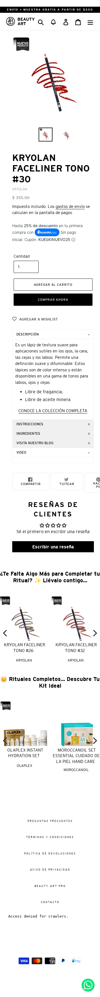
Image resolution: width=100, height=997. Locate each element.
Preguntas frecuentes (50, 820)
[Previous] (5, 633)
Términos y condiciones (50, 837)
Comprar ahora (53, 299)
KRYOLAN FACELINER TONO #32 (76, 647)
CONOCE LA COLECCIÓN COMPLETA (52, 410)
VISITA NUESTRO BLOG (34, 443)
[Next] (94, 633)
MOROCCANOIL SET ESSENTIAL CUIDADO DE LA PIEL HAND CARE (75, 756)
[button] (53, 21)
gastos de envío (70, 206)
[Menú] (90, 21)
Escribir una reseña (53, 546)
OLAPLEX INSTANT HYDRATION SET (25, 753)
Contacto (50, 902)
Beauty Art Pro (50, 885)
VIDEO (21, 452)
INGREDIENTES (28, 434)
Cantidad (22, 256)
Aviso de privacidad (50, 869)
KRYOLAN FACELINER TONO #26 (24, 647)
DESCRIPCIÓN (27, 334)
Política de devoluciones (50, 853)
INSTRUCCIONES (29, 424)
